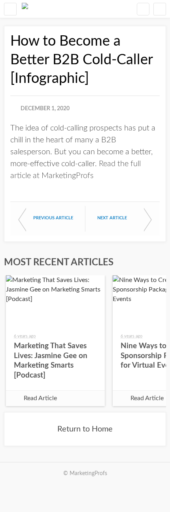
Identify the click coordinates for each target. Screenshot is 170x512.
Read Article (40, 398)
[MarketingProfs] (25, 9)
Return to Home (85, 429)
